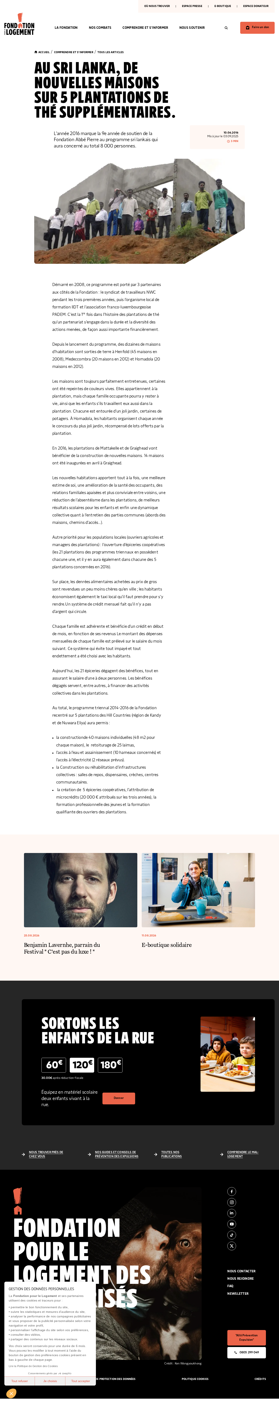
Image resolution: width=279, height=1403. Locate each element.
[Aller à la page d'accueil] (24, 24)
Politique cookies (195, 1379)
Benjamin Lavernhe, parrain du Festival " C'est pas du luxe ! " (62, 948)
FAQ (230, 1286)
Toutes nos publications (171, 1154)
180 (110, 1064)
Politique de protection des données (108, 1379)
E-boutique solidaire (167, 944)
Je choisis (50, 1381)
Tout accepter (80, 1381)
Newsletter (237, 1293)
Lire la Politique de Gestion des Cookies (33, 1366)
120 (83, 1064)
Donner (119, 1098)
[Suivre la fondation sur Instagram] (246, 1202)
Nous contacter (241, 1271)
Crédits (260, 1379)
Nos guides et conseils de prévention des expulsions (116, 1154)
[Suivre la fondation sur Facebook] (246, 1191)
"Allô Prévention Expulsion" (247, 1337)
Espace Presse (192, 6)
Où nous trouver (157, 6)
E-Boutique (222, 6)
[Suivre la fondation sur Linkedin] (246, 1213)
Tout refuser (19, 1381)
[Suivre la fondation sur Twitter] (246, 1246)
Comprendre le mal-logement (243, 1154)
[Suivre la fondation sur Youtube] (246, 1224)
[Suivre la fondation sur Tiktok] (246, 1235)
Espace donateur (256, 6)
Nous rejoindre (240, 1278)
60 (54, 1064)
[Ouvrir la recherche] (226, 27)
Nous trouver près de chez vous (46, 1154)
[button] (11, 1393)
